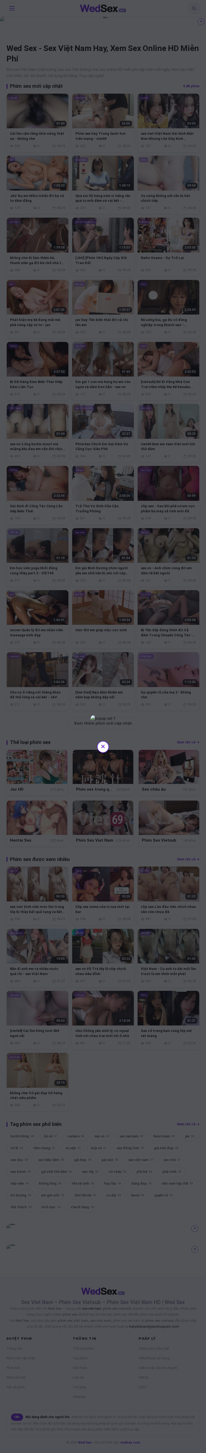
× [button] (103, 746)
